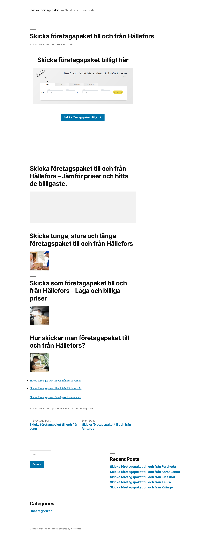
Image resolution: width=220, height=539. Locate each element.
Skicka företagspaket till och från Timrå (140, 482)
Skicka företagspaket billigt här (83, 117)
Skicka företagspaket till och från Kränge (141, 487)
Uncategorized (86, 408)
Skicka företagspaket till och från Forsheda (143, 466)
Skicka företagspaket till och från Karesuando (145, 472)
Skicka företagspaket (44, 10)
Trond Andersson (41, 44)
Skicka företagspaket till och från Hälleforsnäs (55, 388)
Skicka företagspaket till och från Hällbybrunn (55, 380)
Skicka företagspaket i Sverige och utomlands (55, 397)
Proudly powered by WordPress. (66, 529)
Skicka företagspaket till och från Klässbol (142, 477)
